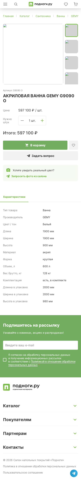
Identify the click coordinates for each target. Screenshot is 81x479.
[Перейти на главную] (40, 4)
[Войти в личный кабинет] (66, 4)
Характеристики (14, 196)
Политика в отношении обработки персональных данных (39, 466)
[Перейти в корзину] (75, 4)
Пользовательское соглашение (23, 472)
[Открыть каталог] (5, 4)
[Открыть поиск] (16, 4)
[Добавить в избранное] (73, 145)
